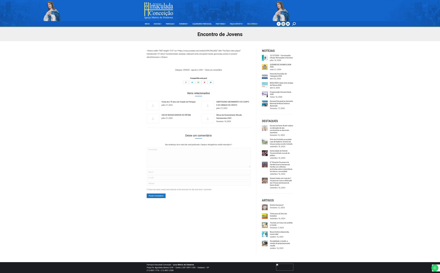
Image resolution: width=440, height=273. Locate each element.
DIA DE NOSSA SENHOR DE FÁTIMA (176, 115)
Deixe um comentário (213, 70)
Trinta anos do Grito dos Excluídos (278, 215)
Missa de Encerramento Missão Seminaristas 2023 (229, 116)
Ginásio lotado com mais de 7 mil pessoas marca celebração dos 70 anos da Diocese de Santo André (281, 181)
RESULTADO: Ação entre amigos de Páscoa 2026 (281, 84)
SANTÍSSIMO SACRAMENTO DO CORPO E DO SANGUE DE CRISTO (232, 103)
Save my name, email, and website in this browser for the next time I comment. (180, 189)
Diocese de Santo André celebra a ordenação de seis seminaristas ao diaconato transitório (281, 129)
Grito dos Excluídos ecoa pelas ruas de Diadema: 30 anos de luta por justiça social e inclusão (281, 142)
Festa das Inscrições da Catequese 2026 (278, 75)
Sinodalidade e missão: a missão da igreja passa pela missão (280, 243)
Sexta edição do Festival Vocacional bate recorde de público (280, 153)
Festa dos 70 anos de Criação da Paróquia (178, 102)
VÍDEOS (186, 70)
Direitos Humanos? (277, 205)
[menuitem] (147, 23)
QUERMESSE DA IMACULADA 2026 (280, 66)
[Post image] (153, 105)
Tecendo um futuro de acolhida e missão (281, 224)
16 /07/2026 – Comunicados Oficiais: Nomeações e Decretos (281, 57)
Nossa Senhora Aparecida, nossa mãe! (279, 233)
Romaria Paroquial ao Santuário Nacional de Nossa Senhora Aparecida (281, 103)
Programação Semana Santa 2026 (280, 93)
